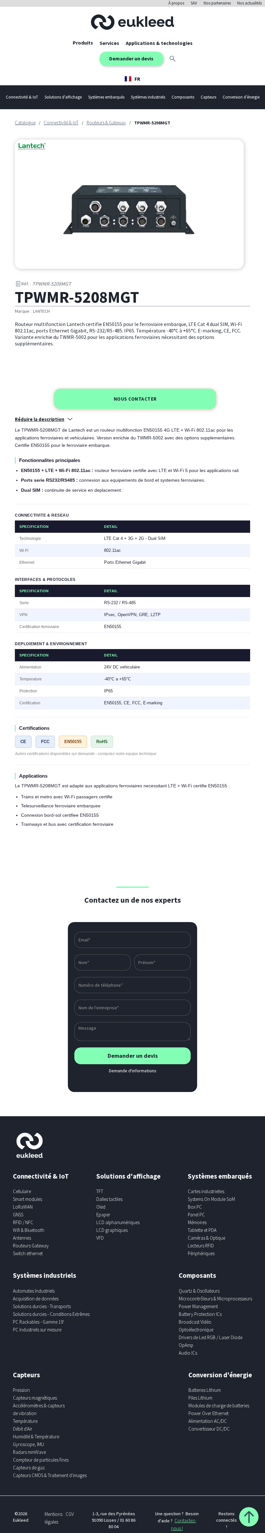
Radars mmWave (29, 1452)
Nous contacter (135, 399)
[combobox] (132, 78)
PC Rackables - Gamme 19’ (38, 1322)
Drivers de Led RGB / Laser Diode (210, 1337)
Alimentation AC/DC (207, 1421)
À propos (176, 3)
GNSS (18, 1215)
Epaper (103, 1215)
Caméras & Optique (206, 1238)
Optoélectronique (196, 1330)
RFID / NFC (23, 1222)
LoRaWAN (23, 1207)
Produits (83, 42)
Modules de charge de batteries (218, 1405)
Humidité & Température (36, 1436)
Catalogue (25, 123)
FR (137, 79)
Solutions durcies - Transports (42, 1306)
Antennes (22, 1238)
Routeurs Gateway (31, 1246)
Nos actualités (249, 3)
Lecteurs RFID (201, 1246)
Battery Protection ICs (200, 1314)
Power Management (198, 1306)
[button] (109, 43)
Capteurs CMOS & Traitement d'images (50, 1475)
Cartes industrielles (206, 1191)
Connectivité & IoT (61, 123)
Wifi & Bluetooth (28, 1230)
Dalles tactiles (109, 1199)
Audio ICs (188, 1353)
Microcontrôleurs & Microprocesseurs (215, 1299)
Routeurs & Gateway (106, 123)
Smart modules (27, 1199)
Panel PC (196, 1215)
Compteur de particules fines (41, 1460)
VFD (100, 1238)
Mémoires (197, 1222)
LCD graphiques (112, 1230)
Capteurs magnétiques (35, 1398)
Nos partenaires (217, 3)
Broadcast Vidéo (195, 1322)
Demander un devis (131, 58)
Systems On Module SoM (211, 1199)
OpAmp (186, 1345)
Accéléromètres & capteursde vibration (39, 1409)
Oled (100, 1207)
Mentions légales (53, 1518)
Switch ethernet (28, 1253)
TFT (99, 1191)
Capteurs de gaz (29, 1468)
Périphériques (201, 1253)
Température (25, 1421)
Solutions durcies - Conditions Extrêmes (51, 1314)
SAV (194, 3)
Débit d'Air (22, 1429)
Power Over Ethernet (208, 1413)
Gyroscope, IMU (28, 1444)
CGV (70, 1514)
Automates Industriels (34, 1291)
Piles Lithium (200, 1398)
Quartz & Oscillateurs (199, 1291)
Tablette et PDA (202, 1230)
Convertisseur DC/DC (209, 1429)
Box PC (195, 1207)
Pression (21, 1390)
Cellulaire (22, 1191)
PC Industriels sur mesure (37, 1330)
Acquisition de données (35, 1299)
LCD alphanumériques (118, 1222)
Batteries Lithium (204, 1390)
